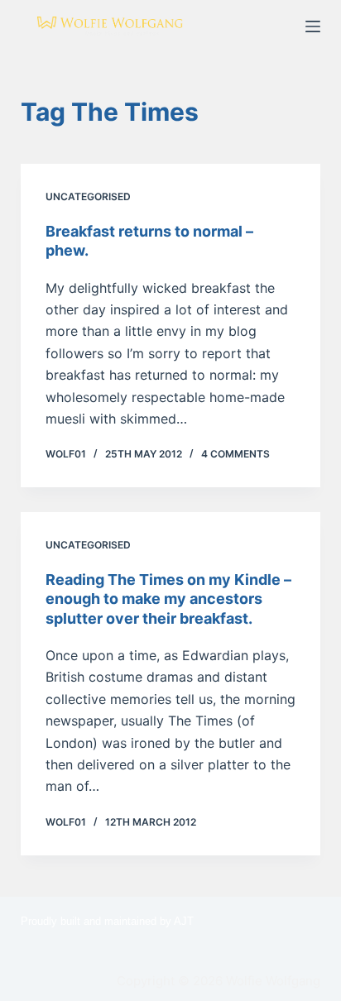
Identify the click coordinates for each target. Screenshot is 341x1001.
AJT (184, 921)
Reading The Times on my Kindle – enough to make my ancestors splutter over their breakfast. (168, 599)
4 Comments (235, 454)
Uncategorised (88, 196)
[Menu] (312, 26)
